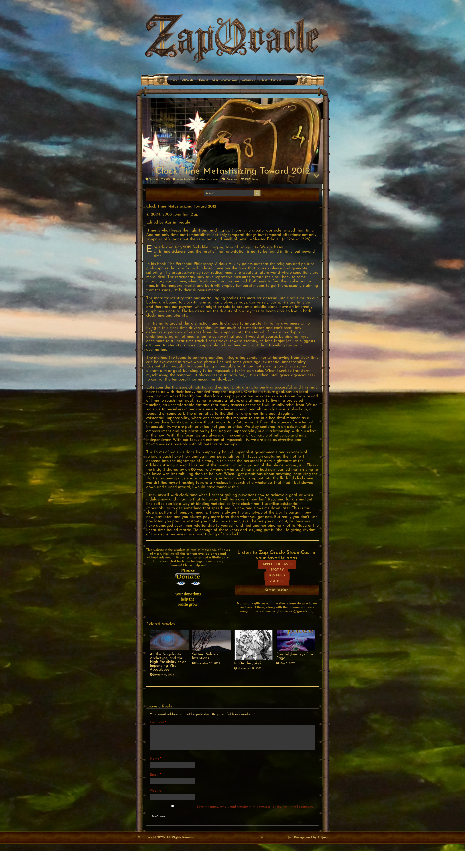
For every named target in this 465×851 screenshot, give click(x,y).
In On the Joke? (247, 663)
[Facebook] (265, 837)
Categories (248, 80)
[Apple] (277, 837)
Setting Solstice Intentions (205, 656)
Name (155, 759)
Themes (203, 80)
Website (155, 790)
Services (276, 80)
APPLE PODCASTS (277, 564)
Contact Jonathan (276, 589)
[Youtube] (273, 837)
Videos (263, 80)
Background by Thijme (310, 837)
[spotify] (285, 837)
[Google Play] (289, 837)
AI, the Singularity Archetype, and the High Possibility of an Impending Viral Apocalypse (168, 661)
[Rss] (261, 837)
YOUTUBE (277, 581)
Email (155, 774)
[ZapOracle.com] (232, 37)
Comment (158, 722)
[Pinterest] (269, 837)
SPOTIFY (277, 570)
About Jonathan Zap (224, 80)
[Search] (257, 193)
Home (174, 80)
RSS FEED (277, 575)
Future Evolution (185, 179)
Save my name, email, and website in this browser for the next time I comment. (255, 806)
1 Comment (232, 179)
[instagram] (281, 837)
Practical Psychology (208, 179)
